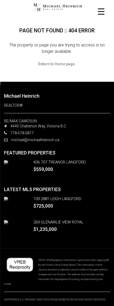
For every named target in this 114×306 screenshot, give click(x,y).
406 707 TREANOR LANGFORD (59, 162)
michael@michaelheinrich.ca (35, 140)
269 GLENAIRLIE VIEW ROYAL (58, 222)
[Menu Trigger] (101, 11)
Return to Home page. (57, 64)
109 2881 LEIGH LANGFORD (57, 198)
